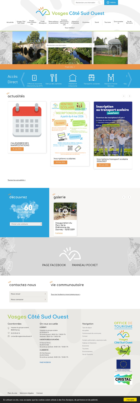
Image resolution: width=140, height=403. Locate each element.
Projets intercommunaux (31, 22)
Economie (86, 22)
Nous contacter (17, 299)
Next (106, 43)
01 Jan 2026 (17, 149)
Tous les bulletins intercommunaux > (65, 294)
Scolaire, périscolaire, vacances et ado (64, 22)
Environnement (118, 22)
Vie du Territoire (129, 22)
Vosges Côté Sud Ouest (21, 22)
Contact (85, 336)
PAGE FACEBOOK (54, 265)
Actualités (10, 22)
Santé (97, 22)
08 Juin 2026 (103, 165)
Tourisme (107, 22)
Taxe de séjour (87, 328)
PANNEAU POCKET (85, 265)
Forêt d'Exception (42, 22)
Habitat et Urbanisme (75, 22)
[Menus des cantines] (53, 78)
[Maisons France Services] (110, 78)
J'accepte (130, 399)
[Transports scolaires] (91, 78)
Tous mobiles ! (70, 28)
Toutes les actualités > (16, 180)
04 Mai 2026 (60, 162)
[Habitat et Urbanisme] (72, 78)
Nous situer (15, 294)
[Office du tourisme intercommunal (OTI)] (34, 78)
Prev (29, 43)
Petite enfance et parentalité (53, 22)
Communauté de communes (91, 333)
